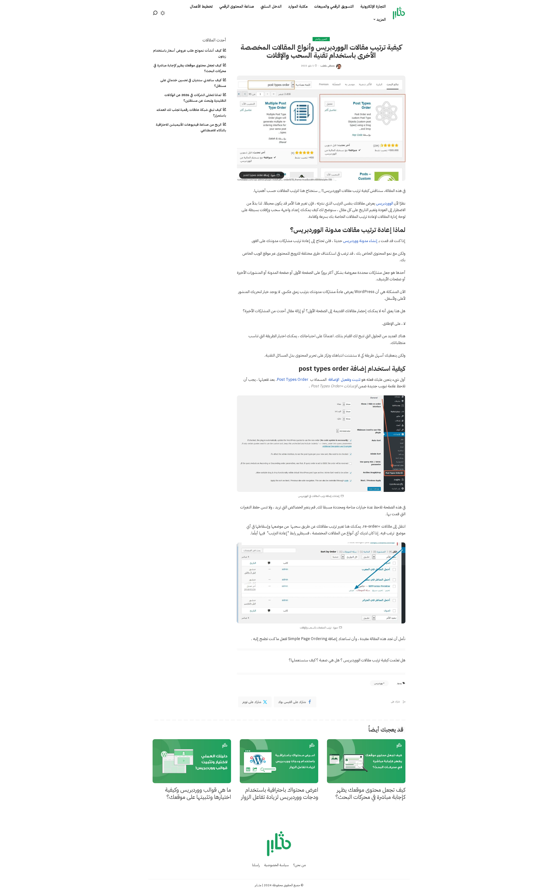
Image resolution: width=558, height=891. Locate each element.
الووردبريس (384, 203)
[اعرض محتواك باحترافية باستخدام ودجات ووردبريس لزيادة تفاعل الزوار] (279, 761)
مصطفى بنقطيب (327, 66)
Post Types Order (292, 379)
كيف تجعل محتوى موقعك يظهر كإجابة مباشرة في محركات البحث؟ (370, 793)
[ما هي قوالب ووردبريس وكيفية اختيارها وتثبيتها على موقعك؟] (192, 761)
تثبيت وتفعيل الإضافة (344, 379)
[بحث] (155, 13)
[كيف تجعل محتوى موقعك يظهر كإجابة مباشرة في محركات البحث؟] (366, 761)
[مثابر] (398, 13)
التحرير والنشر (321, 39)
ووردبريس (378, 683)
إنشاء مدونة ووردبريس (360, 241)
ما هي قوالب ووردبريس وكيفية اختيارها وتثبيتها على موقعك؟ (198, 793)
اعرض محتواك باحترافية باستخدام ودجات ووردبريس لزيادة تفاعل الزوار (279, 793)
